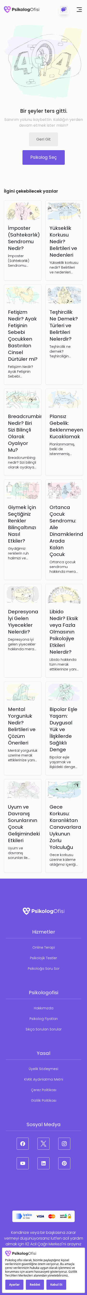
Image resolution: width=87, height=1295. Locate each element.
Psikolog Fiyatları (43, 1018)
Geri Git (43, 139)
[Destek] (64, 9)
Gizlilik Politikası (43, 1100)
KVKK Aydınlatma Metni (43, 1079)
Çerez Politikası (43, 1090)
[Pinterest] (64, 1163)
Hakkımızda (43, 1008)
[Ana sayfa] (21, 9)
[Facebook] (23, 1144)
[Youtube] (23, 1163)
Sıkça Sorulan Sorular (44, 1029)
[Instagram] (64, 1144)
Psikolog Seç (43, 157)
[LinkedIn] (43, 1163)
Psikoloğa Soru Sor (43, 968)
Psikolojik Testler (43, 958)
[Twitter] (43, 1144)
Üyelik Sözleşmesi (43, 1068)
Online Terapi (43, 947)
